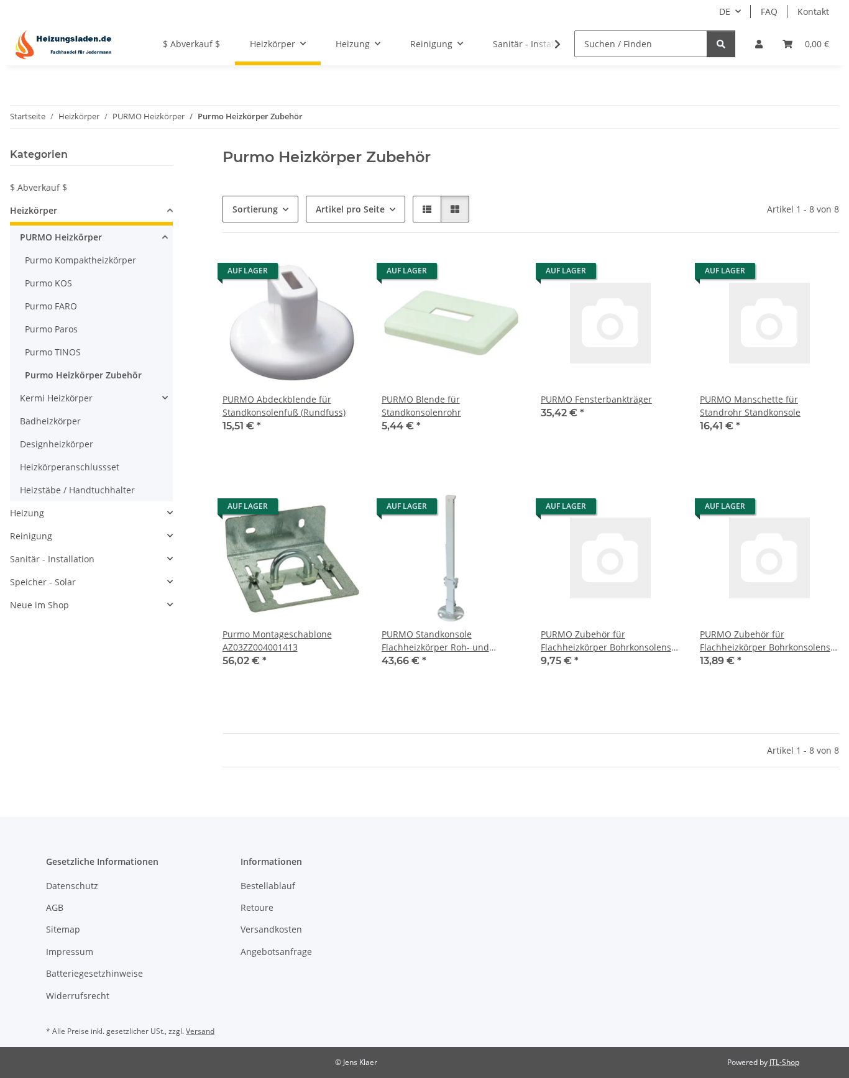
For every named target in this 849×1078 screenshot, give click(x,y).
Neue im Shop (39, 605)
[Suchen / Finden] (721, 43)
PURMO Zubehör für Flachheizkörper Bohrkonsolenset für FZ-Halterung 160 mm (769, 641)
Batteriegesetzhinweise (94, 973)
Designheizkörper (56, 444)
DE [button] (724, 11)
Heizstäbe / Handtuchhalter (77, 490)
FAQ (769, 11)
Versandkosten (271, 929)
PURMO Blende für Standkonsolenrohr (421, 405)
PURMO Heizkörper (61, 237)
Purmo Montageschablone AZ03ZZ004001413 (277, 640)
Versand (200, 1031)
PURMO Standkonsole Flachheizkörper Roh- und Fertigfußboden (435, 641)
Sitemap (63, 929)
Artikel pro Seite (350, 209)
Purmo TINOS (53, 352)
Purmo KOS (48, 283)
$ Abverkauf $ (38, 187)
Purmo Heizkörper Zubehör (83, 375)
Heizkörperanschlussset (69, 467)
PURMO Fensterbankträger (596, 399)
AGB (54, 907)
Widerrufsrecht (77, 996)
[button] (759, 43)
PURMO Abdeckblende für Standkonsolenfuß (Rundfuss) (284, 405)
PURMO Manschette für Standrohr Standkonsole (750, 405)
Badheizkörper (50, 421)
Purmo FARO (51, 306)
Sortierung (255, 209)
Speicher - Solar (43, 582)
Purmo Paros (51, 329)
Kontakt (813, 11)
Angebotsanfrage (276, 951)
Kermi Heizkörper (56, 398)
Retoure (257, 907)
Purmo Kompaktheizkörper (80, 260)
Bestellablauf (268, 886)
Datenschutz (72, 886)
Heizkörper (33, 210)
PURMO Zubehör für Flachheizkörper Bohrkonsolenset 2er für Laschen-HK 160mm (610, 641)
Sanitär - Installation (52, 559)
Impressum (69, 951)
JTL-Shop (784, 1062)
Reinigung (31, 536)
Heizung (27, 513)
